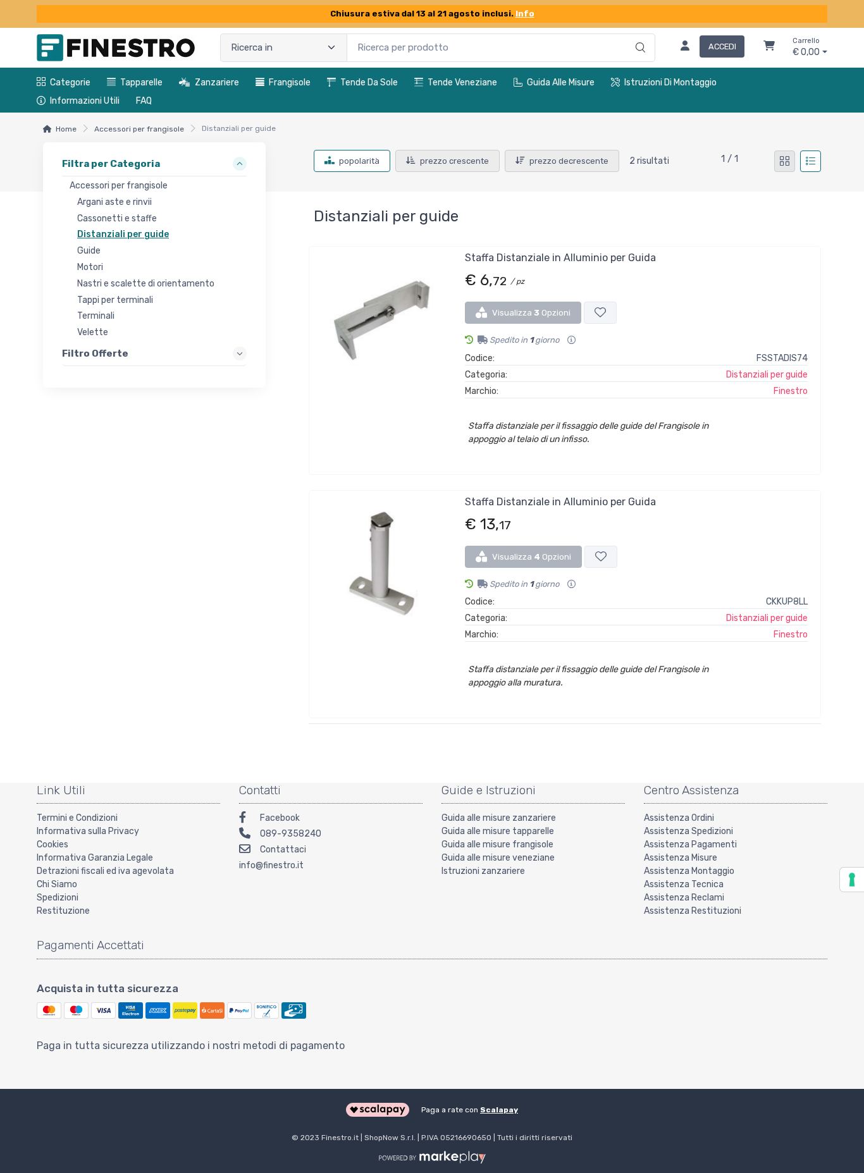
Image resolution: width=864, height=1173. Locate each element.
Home (66, 129)
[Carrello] (769, 47)
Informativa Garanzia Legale (95, 857)
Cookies (52, 844)
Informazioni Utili (85, 100)
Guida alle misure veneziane (498, 857)
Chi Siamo (57, 884)
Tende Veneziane (462, 82)
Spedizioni (57, 897)
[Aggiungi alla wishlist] (600, 313)
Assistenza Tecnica (684, 884)
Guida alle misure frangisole (497, 844)
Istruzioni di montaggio (670, 82)
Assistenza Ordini (679, 818)
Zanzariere (217, 82)
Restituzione (63, 911)
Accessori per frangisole (139, 129)
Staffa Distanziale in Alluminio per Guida (560, 258)
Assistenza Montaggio (689, 871)
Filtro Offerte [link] (95, 353)
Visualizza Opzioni (531, 312)
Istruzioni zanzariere (483, 871)
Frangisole (290, 82)
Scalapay (499, 1109)
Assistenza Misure (680, 857)
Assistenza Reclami (684, 897)
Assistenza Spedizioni (688, 831)
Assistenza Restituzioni (692, 911)
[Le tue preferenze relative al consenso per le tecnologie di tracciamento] (852, 880)
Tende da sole (369, 82)
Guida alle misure (561, 82)
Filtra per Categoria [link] (111, 163)
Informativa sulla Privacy (88, 831)
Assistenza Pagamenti (690, 844)
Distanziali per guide (767, 374)
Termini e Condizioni (77, 818)
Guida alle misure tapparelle (497, 831)
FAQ (144, 100)
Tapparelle (141, 82)
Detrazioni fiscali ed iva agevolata (105, 871)
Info (524, 13)
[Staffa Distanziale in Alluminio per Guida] (380, 355)
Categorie (70, 82)
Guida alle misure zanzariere (498, 818)
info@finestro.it (271, 865)
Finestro (791, 391)
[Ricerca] (638, 34)
